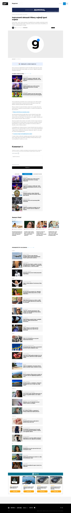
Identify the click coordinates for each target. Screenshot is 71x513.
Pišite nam (38, 510)
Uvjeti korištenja (51, 510)
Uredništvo (41, 510)
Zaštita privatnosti (55, 510)
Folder (31, 508)
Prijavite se (27, 167)
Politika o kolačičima (60, 510)
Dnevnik (13, 508)
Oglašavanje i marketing (46, 510)
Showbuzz (25, 508)
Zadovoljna (19, 508)
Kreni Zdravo (34, 508)
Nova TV (8, 508)
